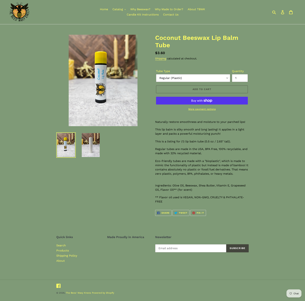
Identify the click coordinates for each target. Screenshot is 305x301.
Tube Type (163, 71)
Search (61, 245)
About (60, 260)
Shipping (160, 58)
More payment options (202, 109)
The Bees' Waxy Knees (78, 292)
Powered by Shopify (103, 292)
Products (62, 250)
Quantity (238, 71)
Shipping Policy (66, 255)
